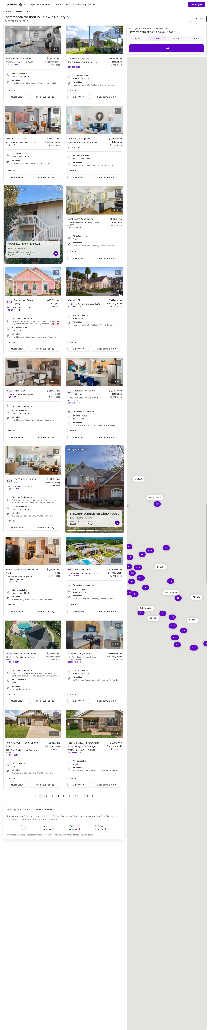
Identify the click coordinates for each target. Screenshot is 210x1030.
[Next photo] (59, 40)
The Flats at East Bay (78, 58)
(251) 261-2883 (12, 397)
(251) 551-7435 (73, 403)
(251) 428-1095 (73, 147)
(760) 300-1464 (13, 310)
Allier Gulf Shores (76, 300)
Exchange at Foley (16, 138)
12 (87, 796)
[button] (196, 597)
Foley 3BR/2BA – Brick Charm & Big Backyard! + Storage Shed (83, 746)
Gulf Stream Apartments (80, 219)
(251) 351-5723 (12, 755)
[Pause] (58, 189)
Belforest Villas (83, 569)
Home (6, 11)
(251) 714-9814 (12, 145)
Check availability (44, 97)
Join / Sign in (197, 4)
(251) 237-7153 (12, 582)
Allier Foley (20, 390)
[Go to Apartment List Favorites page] (185, 4)
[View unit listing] (55, 253)
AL (13, 11)
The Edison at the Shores (19, 58)
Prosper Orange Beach (79, 653)
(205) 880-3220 (74, 227)
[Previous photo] (7, 40)
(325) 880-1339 (74, 662)
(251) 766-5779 (74, 752)
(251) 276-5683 (74, 576)
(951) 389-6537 (12, 662)
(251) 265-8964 (12, 489)
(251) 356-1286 (73, 67)
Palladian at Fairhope (25, 653)
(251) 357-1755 (12, 65)
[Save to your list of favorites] (56, 31)
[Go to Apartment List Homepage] (16, 4)
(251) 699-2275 (74, 306)
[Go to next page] (92, 796)
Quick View (17, 97)
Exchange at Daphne (78, 138)
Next (166, 48)
